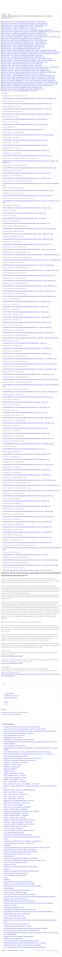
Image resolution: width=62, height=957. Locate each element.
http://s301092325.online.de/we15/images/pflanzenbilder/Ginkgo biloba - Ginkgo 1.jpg (24, 343)
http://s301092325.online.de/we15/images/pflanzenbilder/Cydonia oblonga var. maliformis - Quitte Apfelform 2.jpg (31, 259)
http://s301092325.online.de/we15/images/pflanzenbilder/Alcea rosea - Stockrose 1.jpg (25, 119)
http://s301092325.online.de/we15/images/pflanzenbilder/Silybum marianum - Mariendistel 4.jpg (27, 527)
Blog (9, 14)
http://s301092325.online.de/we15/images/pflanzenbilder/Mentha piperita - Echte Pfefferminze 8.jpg (28, 443)
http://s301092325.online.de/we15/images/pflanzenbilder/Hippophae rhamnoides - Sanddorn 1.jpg (28, 397)
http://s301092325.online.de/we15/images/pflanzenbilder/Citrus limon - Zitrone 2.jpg (24, 218)
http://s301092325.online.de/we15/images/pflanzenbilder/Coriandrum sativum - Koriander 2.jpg (27, 244)
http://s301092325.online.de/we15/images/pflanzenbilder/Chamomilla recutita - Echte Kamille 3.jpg (28, 195)
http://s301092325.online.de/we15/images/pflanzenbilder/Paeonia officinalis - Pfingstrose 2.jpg (27, 454)
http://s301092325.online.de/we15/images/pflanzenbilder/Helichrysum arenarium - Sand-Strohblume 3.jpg (30, 369)
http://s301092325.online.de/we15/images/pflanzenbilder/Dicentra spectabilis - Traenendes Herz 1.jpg (28, 275)
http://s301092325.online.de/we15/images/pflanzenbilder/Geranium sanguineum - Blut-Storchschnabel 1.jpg (30, 338)
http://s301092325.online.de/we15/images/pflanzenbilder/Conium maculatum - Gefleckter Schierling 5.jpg (29, 228)
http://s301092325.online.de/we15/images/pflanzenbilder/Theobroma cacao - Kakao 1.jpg (25, 554)
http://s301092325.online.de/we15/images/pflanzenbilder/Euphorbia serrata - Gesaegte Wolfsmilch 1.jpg (29, 296)
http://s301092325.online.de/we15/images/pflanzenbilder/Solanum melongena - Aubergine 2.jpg (27, 537)
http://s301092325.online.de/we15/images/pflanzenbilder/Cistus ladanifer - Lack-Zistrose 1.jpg (27, 207)
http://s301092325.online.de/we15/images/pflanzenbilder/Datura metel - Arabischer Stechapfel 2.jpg (28, 265)
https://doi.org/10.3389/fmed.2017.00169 (11, 663)
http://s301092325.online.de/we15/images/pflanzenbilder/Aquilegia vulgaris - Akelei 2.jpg (25, 140)
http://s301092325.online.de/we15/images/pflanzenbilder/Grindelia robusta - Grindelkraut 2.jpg (27, 353)
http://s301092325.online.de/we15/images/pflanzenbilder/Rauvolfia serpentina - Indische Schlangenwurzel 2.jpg (31, 490)
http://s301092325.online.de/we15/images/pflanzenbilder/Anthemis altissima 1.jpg (23, 129)
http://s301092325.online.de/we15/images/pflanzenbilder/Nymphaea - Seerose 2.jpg (24, 449)
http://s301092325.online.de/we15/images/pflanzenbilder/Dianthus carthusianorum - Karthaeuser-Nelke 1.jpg (30, 270)
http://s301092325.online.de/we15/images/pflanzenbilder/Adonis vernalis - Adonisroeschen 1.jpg (27, 103)
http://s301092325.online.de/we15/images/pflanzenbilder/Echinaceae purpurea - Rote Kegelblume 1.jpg (29, 280)
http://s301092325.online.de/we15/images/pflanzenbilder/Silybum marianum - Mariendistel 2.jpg (27, 521)
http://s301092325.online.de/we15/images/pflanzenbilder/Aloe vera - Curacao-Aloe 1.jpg (25, 124)
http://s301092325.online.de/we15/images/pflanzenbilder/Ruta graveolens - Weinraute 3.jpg (26, 501)
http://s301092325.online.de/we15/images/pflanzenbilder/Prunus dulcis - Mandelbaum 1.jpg (26, 459)
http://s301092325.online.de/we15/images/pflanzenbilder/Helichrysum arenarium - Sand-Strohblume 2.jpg (30, 364)
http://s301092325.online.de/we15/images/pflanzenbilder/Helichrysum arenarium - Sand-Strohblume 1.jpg (30, 358)
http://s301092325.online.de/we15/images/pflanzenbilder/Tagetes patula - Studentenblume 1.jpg (27, 542)
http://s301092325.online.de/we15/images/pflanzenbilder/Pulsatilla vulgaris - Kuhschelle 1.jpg (26, 469)
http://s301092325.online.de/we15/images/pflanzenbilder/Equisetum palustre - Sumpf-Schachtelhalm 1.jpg (30, 286)
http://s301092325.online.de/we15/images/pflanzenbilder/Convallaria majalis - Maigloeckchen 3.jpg (28, 239)
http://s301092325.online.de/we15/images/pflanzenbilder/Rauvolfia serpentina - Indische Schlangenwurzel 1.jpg (31, 485)
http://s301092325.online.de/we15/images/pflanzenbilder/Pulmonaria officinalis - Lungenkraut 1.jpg (28, 464)
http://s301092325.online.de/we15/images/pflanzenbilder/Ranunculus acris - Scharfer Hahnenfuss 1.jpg (29, 480)
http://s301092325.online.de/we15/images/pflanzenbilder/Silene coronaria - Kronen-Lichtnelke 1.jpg (28, 516)
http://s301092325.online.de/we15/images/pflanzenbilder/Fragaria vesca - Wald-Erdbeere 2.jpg (27, 301)
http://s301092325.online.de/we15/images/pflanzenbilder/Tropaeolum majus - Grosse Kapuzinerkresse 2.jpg (30, 565)
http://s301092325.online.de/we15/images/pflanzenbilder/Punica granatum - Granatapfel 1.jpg (26, 475)
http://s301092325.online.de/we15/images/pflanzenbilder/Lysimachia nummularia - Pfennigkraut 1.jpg (28, 423)
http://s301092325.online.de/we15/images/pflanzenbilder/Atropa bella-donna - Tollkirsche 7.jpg (27, 155)
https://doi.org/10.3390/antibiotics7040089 (12, 656)
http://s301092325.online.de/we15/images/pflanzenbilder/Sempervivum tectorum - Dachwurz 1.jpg (28, 511)
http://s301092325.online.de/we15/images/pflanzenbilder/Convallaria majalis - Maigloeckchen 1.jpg (28, 233)
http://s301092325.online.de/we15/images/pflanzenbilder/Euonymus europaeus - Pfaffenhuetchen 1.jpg (29, 291)
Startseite (4, 14)
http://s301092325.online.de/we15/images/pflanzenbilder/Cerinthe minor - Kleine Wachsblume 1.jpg (28, 190)
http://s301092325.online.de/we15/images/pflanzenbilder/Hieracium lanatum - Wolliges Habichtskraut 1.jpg (30, 391)
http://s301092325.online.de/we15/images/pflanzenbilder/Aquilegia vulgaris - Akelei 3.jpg (25, 145)
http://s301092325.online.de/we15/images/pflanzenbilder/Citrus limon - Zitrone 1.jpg (24, 213)
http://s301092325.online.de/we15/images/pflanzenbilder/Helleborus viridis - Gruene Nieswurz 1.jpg (28, 374)
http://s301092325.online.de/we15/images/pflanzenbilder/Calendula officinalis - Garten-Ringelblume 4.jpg (29, 167)
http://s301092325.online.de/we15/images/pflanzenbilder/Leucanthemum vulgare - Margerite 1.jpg (28, 417)
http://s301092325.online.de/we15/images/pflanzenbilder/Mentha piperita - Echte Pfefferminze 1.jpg (28, 438)
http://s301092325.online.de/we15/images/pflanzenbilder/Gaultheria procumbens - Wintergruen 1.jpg (28, 332)
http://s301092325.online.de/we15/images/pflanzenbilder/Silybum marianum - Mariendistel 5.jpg (27, 532)
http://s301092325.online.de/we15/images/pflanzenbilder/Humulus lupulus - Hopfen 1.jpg (25, 402)
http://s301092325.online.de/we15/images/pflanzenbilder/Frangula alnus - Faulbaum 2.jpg (26, 312)
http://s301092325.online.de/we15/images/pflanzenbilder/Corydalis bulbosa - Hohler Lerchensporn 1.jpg (29, 249)
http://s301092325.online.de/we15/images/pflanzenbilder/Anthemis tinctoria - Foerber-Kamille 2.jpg (28, 134)
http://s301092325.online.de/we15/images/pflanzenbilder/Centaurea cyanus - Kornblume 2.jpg (27, 178)
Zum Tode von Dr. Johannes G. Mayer (11, 714)
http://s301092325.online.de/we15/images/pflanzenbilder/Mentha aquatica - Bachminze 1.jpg (26, 433)
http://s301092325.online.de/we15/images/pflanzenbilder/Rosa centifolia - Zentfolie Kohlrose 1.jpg (27, 570)
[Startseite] (31, 684)
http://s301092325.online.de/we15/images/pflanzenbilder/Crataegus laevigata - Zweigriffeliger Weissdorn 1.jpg (31, 254)
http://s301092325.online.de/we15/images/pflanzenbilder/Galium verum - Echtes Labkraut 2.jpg (27, 327)
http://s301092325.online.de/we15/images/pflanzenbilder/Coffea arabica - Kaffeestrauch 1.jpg (26, 223)
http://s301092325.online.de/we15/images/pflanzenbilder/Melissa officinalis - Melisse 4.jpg (25, 428)
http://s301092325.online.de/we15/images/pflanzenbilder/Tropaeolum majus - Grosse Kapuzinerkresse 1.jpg (30, 560)
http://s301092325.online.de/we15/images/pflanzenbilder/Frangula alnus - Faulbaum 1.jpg (26, 306)
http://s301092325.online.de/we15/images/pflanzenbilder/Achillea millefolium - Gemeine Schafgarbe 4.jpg (29, 98)
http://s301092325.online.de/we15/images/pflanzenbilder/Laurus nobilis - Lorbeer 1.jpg (25, 412)
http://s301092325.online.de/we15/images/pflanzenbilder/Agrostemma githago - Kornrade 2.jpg (27, 114)
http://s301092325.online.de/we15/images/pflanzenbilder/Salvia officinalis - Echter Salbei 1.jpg (27, 506)
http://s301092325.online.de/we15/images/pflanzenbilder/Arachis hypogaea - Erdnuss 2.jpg (26, 150)
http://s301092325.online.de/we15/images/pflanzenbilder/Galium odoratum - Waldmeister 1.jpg (27, 317)
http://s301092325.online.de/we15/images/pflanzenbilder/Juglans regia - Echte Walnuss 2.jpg (26, 407)
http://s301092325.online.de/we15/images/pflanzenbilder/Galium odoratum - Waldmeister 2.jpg (27, 322)
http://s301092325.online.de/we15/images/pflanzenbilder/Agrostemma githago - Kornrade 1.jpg (27, 108)
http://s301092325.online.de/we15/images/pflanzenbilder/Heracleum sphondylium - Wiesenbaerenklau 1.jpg (30, 379)
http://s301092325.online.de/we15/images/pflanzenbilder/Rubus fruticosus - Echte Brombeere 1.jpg (28, 495)
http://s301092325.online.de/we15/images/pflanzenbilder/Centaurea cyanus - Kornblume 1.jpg (27, 173)
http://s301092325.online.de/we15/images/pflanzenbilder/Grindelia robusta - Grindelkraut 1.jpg (27, 348)
